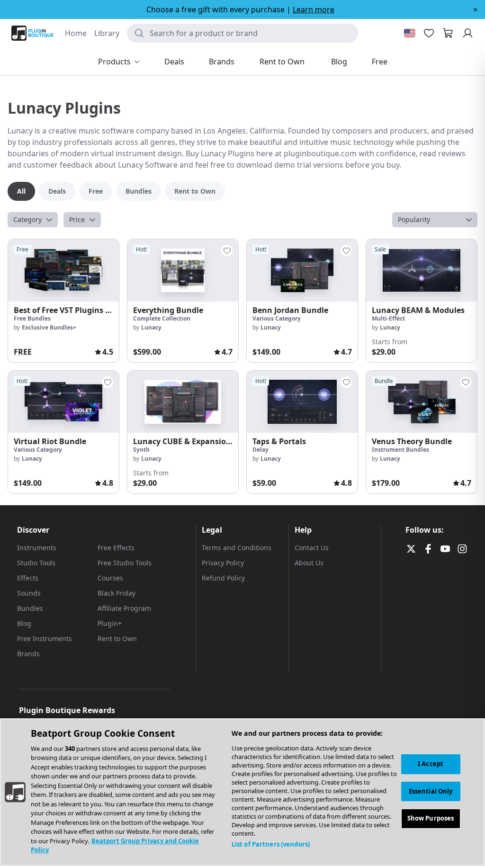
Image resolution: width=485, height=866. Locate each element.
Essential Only (431, 791)
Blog (24, 623)
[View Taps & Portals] (302, 402)
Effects (27, 577)
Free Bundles (32, 318)
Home (76, 33)
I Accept (430, 763)
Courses (110, 577)
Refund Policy (223, 577)
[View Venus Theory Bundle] (421, 402)
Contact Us (312, 547)
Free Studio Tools (125, 562)
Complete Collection (161, 318)
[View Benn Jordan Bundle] (302, 270)
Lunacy (151, 327)
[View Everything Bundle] (182, 270)
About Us (309, 562)
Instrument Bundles (400, 450)
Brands (28, 653)
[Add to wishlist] (227, 250)
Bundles (30, 608)
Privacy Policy (223, 562)
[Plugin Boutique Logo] (32, 33)
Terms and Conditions (236, 547)
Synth (141, 450)
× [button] (475, 9)
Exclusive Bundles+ (49, 327)
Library (106, 33)
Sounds (29, 593)
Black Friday (116, 593)
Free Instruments (44, 638)
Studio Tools (36, 562)
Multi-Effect (388, 318)
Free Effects (116, 547)
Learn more (313, 9)
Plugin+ (110, 623)
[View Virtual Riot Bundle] (63, 402)
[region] (242, 792)
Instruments (36, 547)
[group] (63, 301)
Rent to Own (117, 638)
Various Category (276, 318)
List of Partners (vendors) (271, 844)
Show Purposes (430, 818)
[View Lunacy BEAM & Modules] (421, 270)
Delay (260, 450)
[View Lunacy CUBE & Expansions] (182, 402)
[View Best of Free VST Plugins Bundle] (63, 270)
